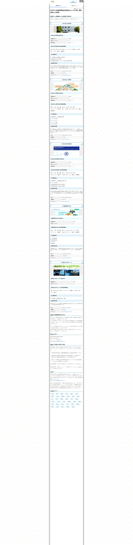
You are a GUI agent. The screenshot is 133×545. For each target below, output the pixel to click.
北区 (52, 399)
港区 (57, 393)
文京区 (67, 393)
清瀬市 (73, 406)
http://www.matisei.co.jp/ (65, 201)
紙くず (52, 51)
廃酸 (60, 107)
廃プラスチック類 (58, 49)
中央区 (52, 393)
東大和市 (67, 406)
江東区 (77, 393)
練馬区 (67, 399)
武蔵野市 (69, 401)
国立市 (52, 406)
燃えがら (52, 107)
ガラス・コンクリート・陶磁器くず (71, 49)
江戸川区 (52, 401)
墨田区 (72, 393)
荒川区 (57, 399)
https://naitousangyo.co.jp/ (67, 257)
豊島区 (78, 396)
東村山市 (77, 404)
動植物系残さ (63, 51)
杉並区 (73, 396)
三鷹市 (75, 401)
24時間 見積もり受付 (73, 2)
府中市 (52, 404)
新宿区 (62, 393)
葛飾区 (77, 399)
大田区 (57, 396)
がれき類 (78, 49)
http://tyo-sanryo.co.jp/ (65, 139)
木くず (55, 51)
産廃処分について (74, 5)
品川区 (52, 396)
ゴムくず (74, 230)
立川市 (64, 401)
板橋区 (62, 399)
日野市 (72, 404)
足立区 (72, 399)
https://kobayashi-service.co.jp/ (67, 311)
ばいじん (70, 108)
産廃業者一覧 (58, 5)
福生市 (57, 406)
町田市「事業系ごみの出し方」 (59, 341)
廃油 (54, 49)
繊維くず (58, 51)
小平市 (67, 404)
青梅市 (80, 401)
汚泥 (51, 49)
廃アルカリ (63, 107)
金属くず (63, 49)
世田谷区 (62, 396)
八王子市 (58, 401)
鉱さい (63, 108)
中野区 (68, 396)
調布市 (62, 404)
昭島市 (57, 404)
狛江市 (62, 406)
